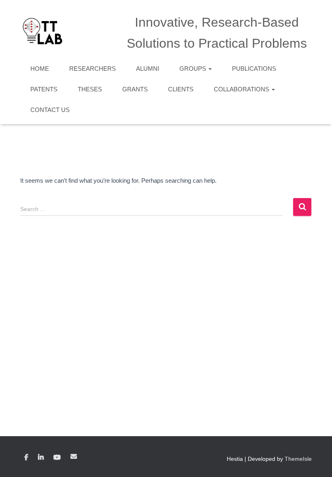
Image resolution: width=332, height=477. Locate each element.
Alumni (147, 68)
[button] (210, 68)
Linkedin (41, 457)
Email (73, 456)
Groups (193, 68)
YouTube (57, 457)
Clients (181, 89)
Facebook (26, 457)
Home (39, 68)
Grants (135, 89)
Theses (90, 89)
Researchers (92, 68)
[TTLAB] (42, 31)
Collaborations (242, 89)
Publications (254, 68)
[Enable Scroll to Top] (316, 461)
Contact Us (50, 109)
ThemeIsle (298, 459)
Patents (43, 89)
